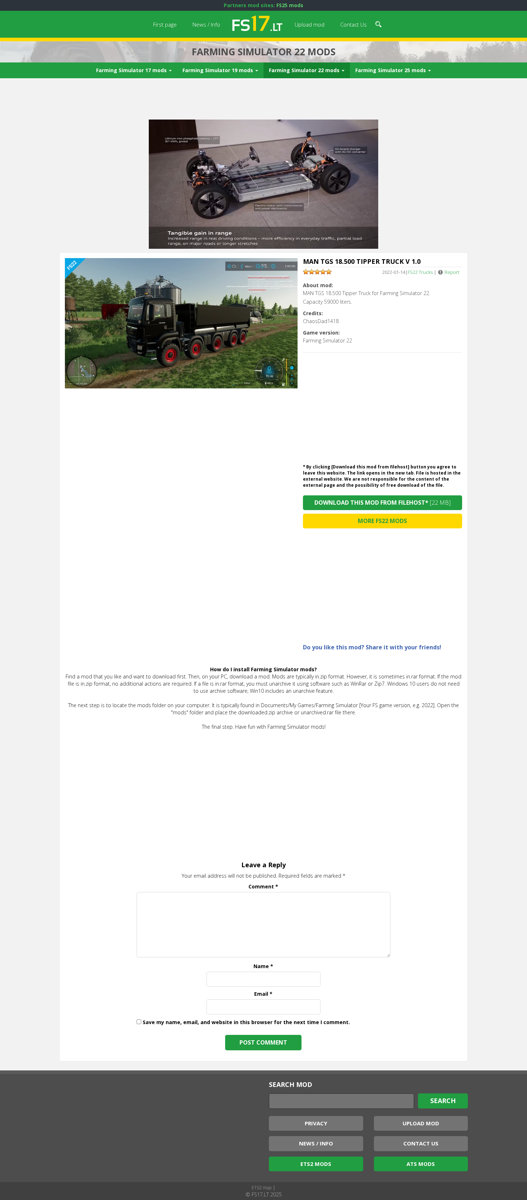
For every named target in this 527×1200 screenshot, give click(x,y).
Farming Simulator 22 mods (305, 70)
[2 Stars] (311, 272)
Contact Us (353, 24)
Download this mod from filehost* (382, 502)
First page (165, 24)
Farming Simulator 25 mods (391, 70)
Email (263, 993)
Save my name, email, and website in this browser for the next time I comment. (246, 1022)
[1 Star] (306, 272)
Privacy (316, 1123)
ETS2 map (261, 1188)
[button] (378, 23)
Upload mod (309, 24)
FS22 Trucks (420, 272)
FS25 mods (289, 5)
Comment (263, 886)
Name (263, 966)
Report (452, 272)
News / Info (206, 24)
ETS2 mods (315, 1163)
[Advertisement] (263, 100)
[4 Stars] (323, 272)
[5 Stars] (329, 272)
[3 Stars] (317, 272)
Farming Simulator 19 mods (218, 70)
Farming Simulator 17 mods (132, 70)
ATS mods (421, 1163)
